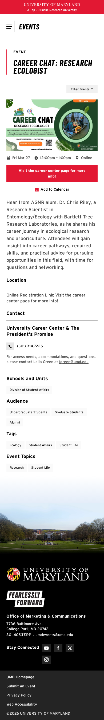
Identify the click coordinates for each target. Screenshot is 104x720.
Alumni (15, 422)
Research (17, 467)
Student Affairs (40, 445)
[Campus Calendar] (29, 26)
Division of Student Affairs (29, 390)
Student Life (68, 445)
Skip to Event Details (71, 80)
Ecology (15, 445)
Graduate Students (69, 412)
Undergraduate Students (28, 412)
